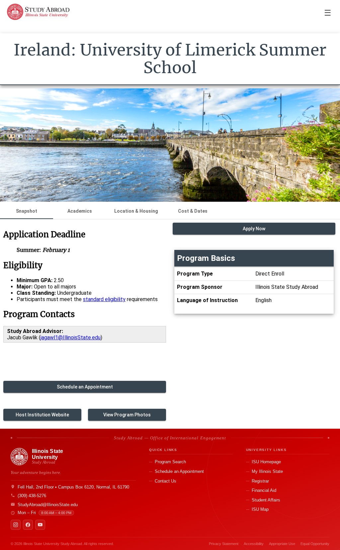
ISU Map (260, 509)
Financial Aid (264, 490)
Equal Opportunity (314, 544)
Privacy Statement (223, 544)
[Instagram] (16, 525)
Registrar (260, 481)
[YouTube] (40, 525)
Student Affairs (266, 499)
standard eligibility (104, 299)
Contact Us (165, 481)
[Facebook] (28, 525)
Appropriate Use (282, 544)
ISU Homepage (266, 461)
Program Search (170, 461)
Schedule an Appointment (179, 471)
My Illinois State (267, 471)
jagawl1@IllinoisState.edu (71, 337)
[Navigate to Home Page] (38, 13)
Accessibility (254, 544)
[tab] (26, 211)
